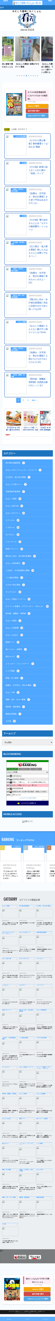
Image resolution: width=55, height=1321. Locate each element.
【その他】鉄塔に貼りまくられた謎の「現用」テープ (38, 170)
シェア (27, 1319)
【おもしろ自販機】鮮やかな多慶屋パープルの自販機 (44, 1111)
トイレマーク (13, 542)
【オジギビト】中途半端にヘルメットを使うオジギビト (27, 1002)
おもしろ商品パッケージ (18, 599)
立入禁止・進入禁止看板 (18, 243)
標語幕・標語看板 (15, 707)
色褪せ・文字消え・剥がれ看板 (18, 190)
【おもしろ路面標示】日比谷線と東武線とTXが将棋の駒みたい (44, 1027)
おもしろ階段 (13, 620)
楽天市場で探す (34, 111)
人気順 (14, 129)
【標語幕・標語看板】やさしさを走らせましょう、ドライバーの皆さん (27, 1216)
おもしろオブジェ (15, 513)
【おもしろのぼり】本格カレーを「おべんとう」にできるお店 (10, 1136)
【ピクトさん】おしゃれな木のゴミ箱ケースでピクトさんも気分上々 (44, 977)
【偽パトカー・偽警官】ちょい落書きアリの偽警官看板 (44, 1136)
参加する (45, 800)
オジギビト (12, 534)
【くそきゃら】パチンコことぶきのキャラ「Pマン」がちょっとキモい (10, 874)
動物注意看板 (13, 714)
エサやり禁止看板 (21, 136)
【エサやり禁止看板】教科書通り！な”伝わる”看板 (39, 143)
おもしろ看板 (35, 37)
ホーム (9, 1319)
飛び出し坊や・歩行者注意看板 (18, 296)
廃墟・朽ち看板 (14, 678)
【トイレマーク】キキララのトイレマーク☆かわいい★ (44, 1002)
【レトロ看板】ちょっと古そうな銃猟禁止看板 (44, 1161)
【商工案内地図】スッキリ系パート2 (27, 923)
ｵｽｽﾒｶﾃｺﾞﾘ (22, 129)
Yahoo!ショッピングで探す (38, 1299)
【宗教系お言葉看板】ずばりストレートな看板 (44, 950)
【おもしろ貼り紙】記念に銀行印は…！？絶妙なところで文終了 (10, 977)
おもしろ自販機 (14, 628)
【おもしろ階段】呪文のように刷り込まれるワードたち (27, 1111)
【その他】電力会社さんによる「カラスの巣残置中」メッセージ (38, 224)
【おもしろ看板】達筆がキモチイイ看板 (27, 65)
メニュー (46, 1319)
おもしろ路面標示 (15, 563)
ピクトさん (12, 520)
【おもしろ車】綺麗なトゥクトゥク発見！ (44, 1187)
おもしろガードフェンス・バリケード (23, 470)
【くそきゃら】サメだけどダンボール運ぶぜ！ (10, 1002)
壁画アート (12, 642)
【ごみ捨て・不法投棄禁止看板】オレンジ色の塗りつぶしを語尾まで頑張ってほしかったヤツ (10, 1058)
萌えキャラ (12, 656)
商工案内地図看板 (15, 463)
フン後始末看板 (14, 577)
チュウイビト (13, 592)
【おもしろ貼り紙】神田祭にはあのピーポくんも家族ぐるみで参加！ (33, 874)
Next (34, 400)
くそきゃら (12, 527)
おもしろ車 (12, 692)
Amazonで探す (33, 106)
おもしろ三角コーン (16, 484)
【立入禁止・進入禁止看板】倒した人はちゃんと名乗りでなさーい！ (38, 251)
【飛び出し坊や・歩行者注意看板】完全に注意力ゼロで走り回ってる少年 (38, 304)
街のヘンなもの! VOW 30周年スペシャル (37, 1280)
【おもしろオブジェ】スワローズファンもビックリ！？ (27, 976)
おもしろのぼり (14, 635)
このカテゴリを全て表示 (27, 798)
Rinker (34, 101)
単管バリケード (14, 549)
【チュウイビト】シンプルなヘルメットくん (10, 1084)
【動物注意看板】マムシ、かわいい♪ (44, 1215)
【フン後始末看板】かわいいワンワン (27, 1055)
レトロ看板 (12, 671)
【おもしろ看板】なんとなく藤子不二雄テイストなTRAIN (38, 328)
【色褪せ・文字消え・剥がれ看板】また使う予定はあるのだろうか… (38, 198)
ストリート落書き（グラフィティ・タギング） (27, 606)
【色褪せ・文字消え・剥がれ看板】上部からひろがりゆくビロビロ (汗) (38, 357)
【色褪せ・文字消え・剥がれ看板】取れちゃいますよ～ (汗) (38, 277)
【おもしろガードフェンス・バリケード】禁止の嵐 (10, 951)
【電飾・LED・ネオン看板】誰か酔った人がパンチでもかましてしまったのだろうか (10, 1216)
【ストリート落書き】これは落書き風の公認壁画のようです (44, 1086)
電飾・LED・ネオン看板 (17, 699)
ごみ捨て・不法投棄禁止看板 (20, 570)
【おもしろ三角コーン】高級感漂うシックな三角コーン (27, 950)
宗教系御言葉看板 (15, 491)
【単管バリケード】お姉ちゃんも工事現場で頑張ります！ (10, 1027)
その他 (11, 37)
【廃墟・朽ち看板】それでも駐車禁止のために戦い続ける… (10, 1187)
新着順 (7, 129)
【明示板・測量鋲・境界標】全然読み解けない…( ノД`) (38, 382)
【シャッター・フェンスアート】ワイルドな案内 (26, 1162)
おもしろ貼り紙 (14, 506)
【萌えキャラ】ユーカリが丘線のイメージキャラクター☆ (10, 1161)
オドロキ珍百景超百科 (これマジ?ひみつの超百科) (38, 95)
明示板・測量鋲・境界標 (18, 375)
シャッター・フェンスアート (19, 663)
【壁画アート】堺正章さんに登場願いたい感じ (27, 1136)
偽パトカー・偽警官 (16, 649)
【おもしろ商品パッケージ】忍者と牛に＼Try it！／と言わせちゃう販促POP (27, 1085)
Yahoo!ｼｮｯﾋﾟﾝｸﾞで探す (36, 115)
